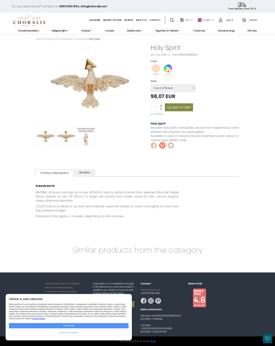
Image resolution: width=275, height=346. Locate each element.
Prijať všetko (68, 326)
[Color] (168, 68)
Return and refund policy (59, 287)
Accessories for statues (71, 39)
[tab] (55, 172)
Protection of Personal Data (60, 291)
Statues (50, 39)
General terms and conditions (62, 283)
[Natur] (156, 68)
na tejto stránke (38, 318)
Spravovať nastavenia (68, 333)
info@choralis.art (150, 290)
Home (39, 39)
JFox (153, 341)
